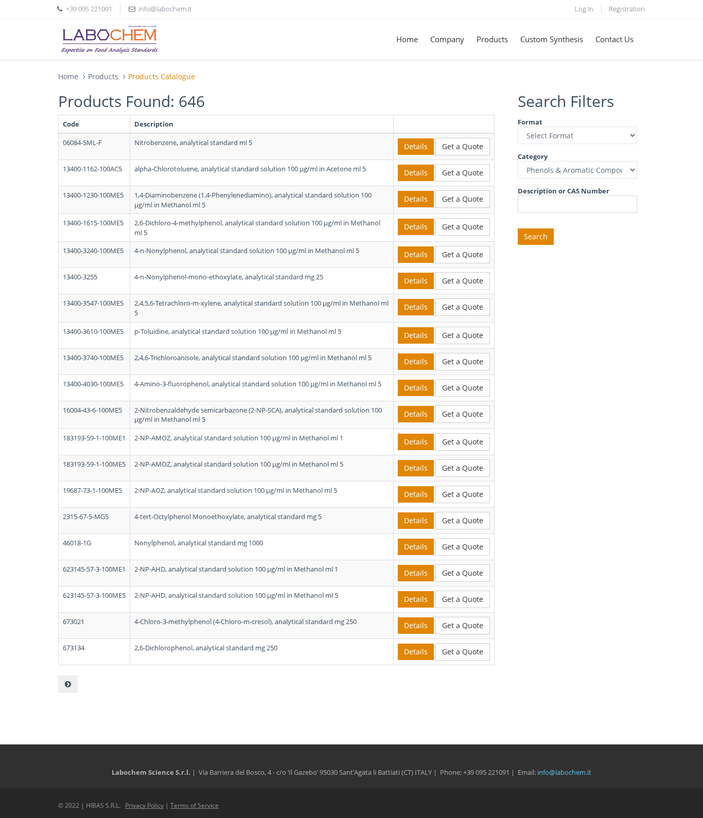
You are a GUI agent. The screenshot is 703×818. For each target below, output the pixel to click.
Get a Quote (462, 146)
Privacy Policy (144, 805)
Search (536, 236)
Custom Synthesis (551, 39)
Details (416, 146)
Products (492, 39)
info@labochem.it (164, 8)
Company (447, 39)
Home (407, 39)
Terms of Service (194, 805)
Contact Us (614, 39)
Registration (627, 8)
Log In (584, 8)
